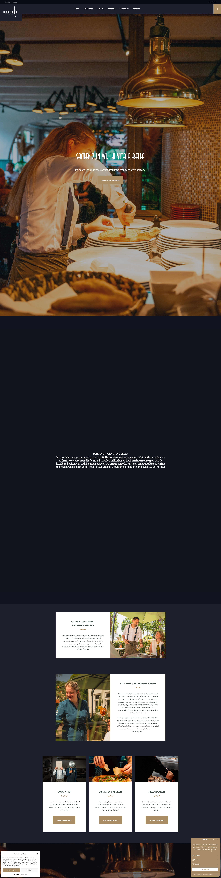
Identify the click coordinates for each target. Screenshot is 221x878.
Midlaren (7, 2)
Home (77, 9)
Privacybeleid (24, 874)
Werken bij (124, 9)
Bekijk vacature (64, 820)
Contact (136, 9)
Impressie (111, 9)
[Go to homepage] (11, 12)
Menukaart (88, 9)
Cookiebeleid (17, 874)
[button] (37, 854)
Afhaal (100, 9)
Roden (15, 2)
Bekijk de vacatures (110, 180)
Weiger (29, 870)
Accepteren (11, 870)
